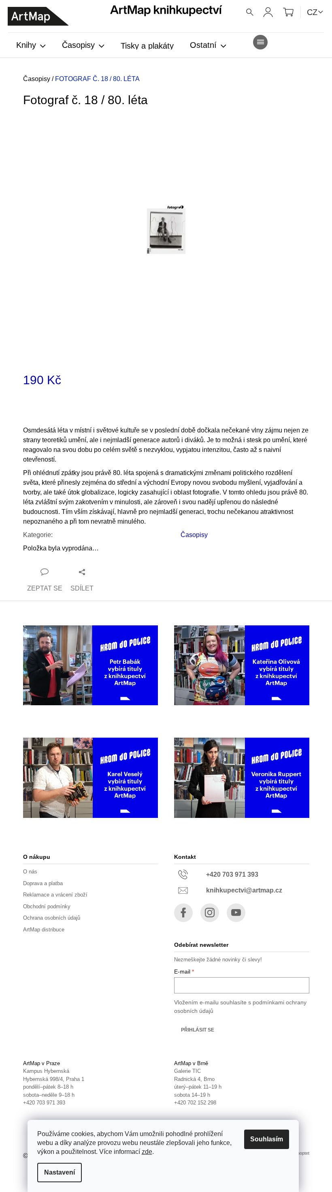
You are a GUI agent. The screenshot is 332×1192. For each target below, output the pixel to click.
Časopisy (194, 534)
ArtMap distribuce (43, 930)
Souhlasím (266, 1139)
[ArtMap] (38, 16)
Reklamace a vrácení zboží (55, 895)
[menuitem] (31, 46)
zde (147, 1151)
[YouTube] (236, 912)
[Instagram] (209, 912)
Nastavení (59, 1172)
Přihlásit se (197, 1030)
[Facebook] (183, 912)
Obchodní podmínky (46, 906)
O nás (30, 872)
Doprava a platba (43, 883)
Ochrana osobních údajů (51, 918)
